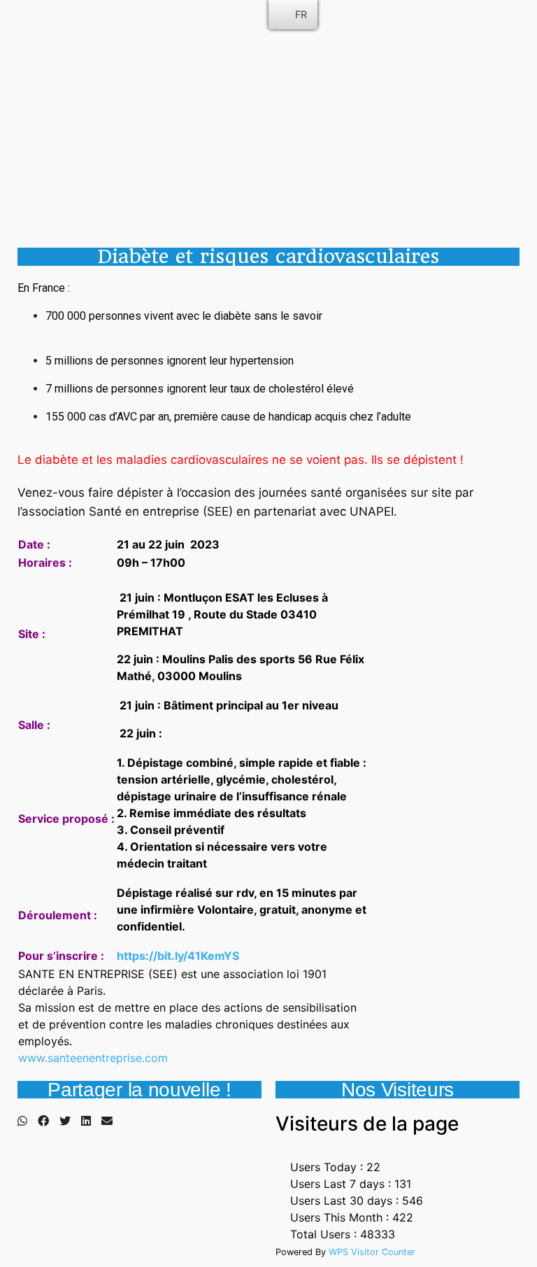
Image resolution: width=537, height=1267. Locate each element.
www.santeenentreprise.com (93, 1058)
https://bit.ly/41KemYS (178, 956)
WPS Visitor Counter (372, 1252)
